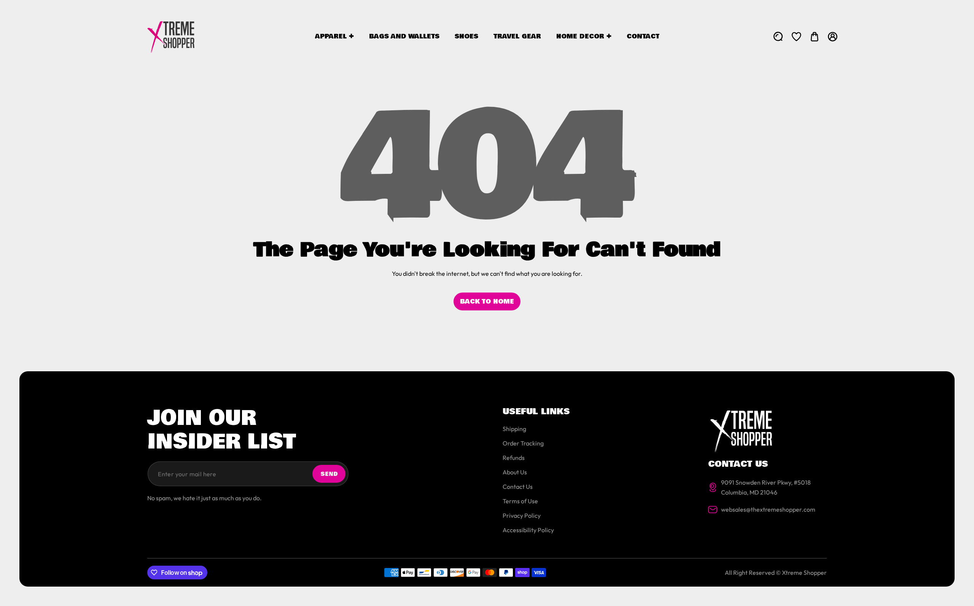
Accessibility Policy (528, 530)
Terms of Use (520, 501)
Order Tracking (523, 443)
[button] (815, 36)
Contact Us (518, 486)
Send (329, 474)
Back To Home (487, 301)
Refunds (514, 457)
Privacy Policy (522, 515)
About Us (515, 472)
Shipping (514, 429)
